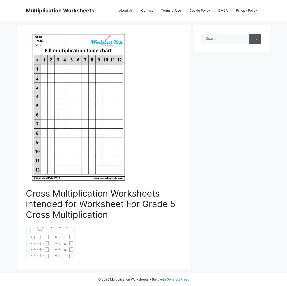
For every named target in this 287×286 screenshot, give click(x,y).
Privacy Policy (246, 10)
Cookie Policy (200, 10)
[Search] (255, 39)
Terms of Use (171, 10)
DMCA (223, 10)
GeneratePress (178, 279)
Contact (147, 10)
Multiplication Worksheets (60, 10)
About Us (126, 10)
